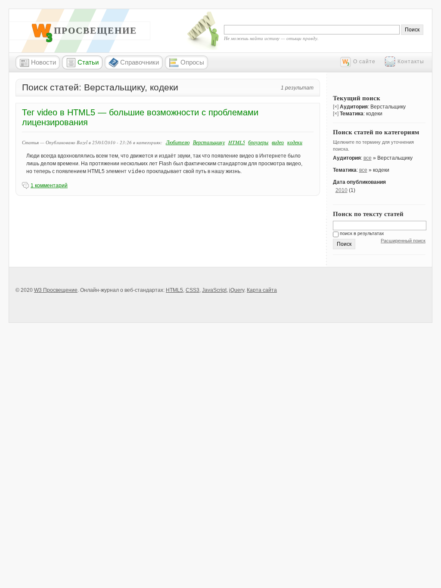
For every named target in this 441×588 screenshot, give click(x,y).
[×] (336, 107)
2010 (341, 190)
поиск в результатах (361, 233)
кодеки (294, 142)
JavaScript (214, 290)
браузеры (258, 142)
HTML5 (236, 142)
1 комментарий (49, 186)
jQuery (236, 290)
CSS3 (192, 290)
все (367, 158)
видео (278, 142)
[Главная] (42, 40)
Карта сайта (262, 290)
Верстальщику (209, 142)
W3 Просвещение (86, 30)
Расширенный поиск (403, 240)
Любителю (177, 142)
